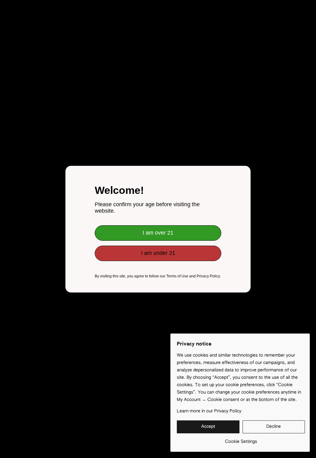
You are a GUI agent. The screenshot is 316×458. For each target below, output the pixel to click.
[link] (241, 439)
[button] (208, 426)
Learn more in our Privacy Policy (209, 411)
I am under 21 (158, 253)
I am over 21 (158, 233)
